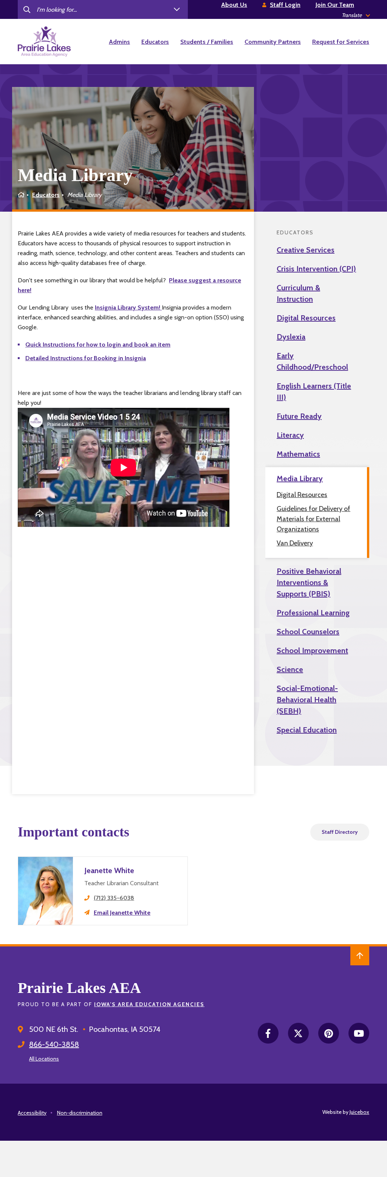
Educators (46, 194)
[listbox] (355, 15)
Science (290, 669)
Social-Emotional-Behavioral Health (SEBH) (307, 699)
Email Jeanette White (122, 912)
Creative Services (305, 249)
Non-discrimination (79, 1112)
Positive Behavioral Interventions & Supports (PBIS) (309, 582)
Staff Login (285, 4)
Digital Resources (306, 317)
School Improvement (312, 650)
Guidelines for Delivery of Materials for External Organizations (313, 519)
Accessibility (32, 1112)
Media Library (300, 478)
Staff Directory (340, 832)
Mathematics (298, 453)
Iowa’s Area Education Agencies (149, 1004)
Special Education (307, 729)
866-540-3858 (54, 1044)
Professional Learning (313, 612)
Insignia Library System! (128, 307)
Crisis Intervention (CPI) (316, 268)
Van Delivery (295, 543)
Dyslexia (291, 336)
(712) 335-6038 (114, 897)
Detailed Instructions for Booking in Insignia (85, 358)
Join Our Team (335, 4)
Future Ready (299, 416)
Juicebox (359, 1112)
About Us (234, 4)
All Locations (44, 1058)
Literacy (290, 435)
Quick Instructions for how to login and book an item (97, 344)
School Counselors (308, 631)
